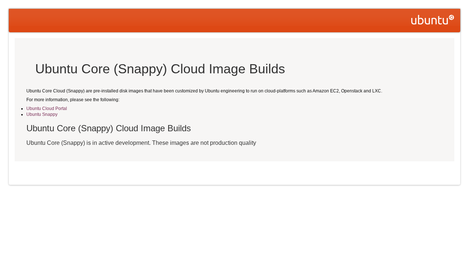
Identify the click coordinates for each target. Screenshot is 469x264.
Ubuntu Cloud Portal (46, 108)
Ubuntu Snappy (42, 114)
